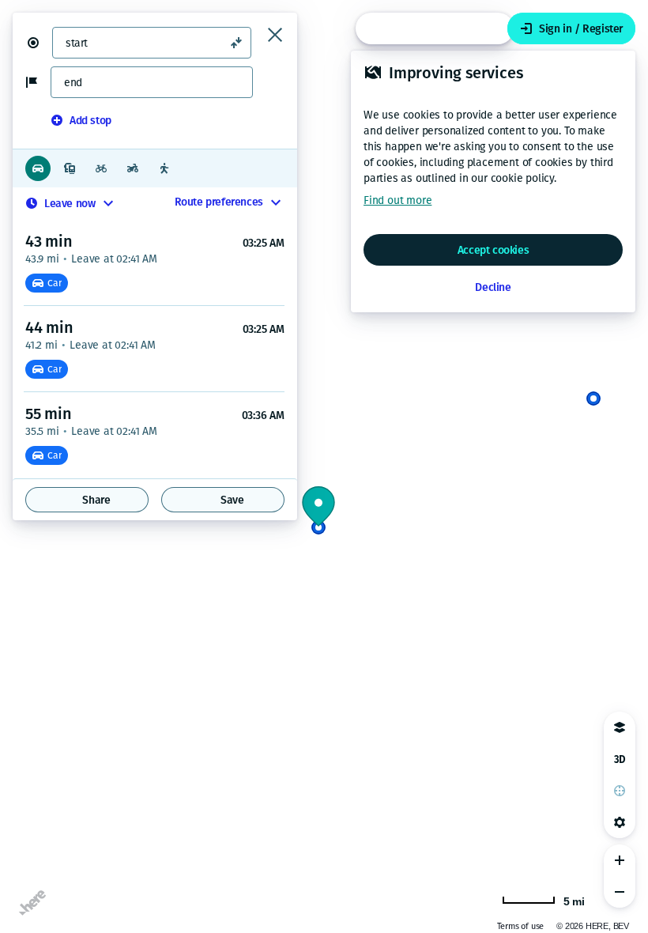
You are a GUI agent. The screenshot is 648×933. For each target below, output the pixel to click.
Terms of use (520, 926)
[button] (39, 43)
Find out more (397, 200)
